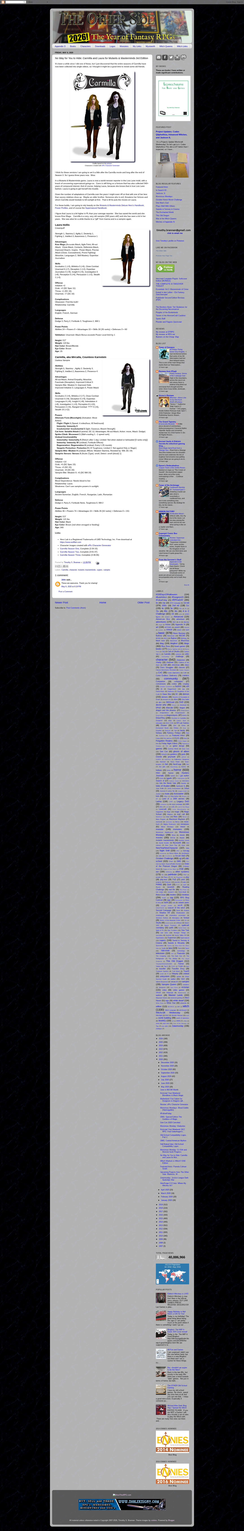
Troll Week (176, 971)
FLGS (177, 738)
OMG (179, 861)
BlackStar (185, 641)
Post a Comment (65, 592)
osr (157, 871)
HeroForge (177, 764)
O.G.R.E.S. (168, 856)
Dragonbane (185, 710)
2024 (161, 1046)
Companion (160, 682)
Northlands (185, 853)
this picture (108, 163)
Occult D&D (180, 856)
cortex (174, 684)
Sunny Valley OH (181, 935)
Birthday (184, 638)
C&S (163, 651)
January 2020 (167, 1200)
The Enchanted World (165, 212)
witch (186, 1006)
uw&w (173, 979)
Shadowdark (180, 913)
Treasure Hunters (162, 971)
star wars (164, 933)
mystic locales (164, 843)
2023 (161, 1049)
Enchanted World (162, 728)
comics (185, 675)
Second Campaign (163, 910)
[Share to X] (61, 566)
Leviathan (163, 804)
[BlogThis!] (59, 566)
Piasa (165, 877)
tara (170, 948)
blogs (186, 643)
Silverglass (175, 918)
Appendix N (180, 625)
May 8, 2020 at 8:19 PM (71, 587)
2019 (161, 1205)
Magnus (170, 814)
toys (187, 966)
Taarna (169, 945)
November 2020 (167, 1066)
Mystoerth (150, 46)
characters (181, 660)
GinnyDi (164, 754)
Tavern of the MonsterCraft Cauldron (171, 316)
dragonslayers (172, 715)
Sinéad (186, 918)
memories (169, 822)
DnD (181, 702)
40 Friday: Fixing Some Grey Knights (177, 351)
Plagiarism (179, 877)
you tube (165, 1026)
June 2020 (165, 1083)
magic (177, 812)
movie (182, 835)
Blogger (171, 1520)
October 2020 (167, 1069)
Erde (184, 728)
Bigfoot (174, 638)
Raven (158, 887)
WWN (178, 1021)
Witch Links (182, 46)
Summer (169, 935)
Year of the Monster (180, 1023)
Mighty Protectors (169, 824)
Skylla (158, 923)
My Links (137, 46)
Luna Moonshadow (179, 809)
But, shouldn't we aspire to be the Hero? (177, 1369)
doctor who (161, 705)
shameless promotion (177, 915)
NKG (177, 851)
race (184, 885)
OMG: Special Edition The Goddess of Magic (171, 1118)
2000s (164, 606)
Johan (186, 788)
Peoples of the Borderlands (167, 312)
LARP (171, 801)
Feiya (158, 738)
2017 (161, 1212)
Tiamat (181, 964)
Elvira (183, 725)
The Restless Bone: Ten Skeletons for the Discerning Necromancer (171, 308)
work (187, 1015)
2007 (161, 1246)
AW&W (169, 630)
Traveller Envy (178, 969)
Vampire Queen (169, 984)
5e (171, 608)
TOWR (180, 966)
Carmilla (65, 570)
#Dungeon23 (177, 597)
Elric (174, 725)
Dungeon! (159, 720)
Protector (167, 882)
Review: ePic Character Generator (174, 1104)
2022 (161, 1052)
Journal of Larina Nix (167, 791)
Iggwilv (169, 778)
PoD (174, 880)
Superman (172, 938)
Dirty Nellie (185, 699)
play (187, 877)
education (159, 723)
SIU (185, 920)
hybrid (173, 776)
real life (172, 890)
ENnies (176, 728)
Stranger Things (180, 933)
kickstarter (179, 793)
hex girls (162, 767)
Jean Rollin (160, 788)
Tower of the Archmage (169, 485)
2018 (161, 1208)
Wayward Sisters (162, 998)
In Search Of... (162, 190)
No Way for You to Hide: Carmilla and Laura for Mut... (173, 1156)
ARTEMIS (168, 627)
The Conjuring (161, 956)
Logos (112, 46)
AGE (174, 622)
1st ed (186, 603)
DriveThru (160, 718)
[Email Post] (96, 562)
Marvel (184, 817)
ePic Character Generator (111, 165)
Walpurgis (169, 992)
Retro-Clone (160, 895)
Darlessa (171, 691)
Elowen (164, 725)
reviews (185, 894)
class (187, 665)
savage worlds (166, 905)
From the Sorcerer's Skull (170, 560)
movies (159, 837)
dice (175, 699)
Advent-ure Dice (163, 619)
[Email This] (56, 566)
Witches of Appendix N (165, 222)
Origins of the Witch (169, 869)
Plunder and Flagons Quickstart (169, 322)
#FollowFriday (161, 600)
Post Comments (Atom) (76, 608)
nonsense (163, 853)
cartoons (178, 654)
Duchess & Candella (178, 718)
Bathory (159, 636)
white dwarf (178, 1000)
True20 (186, 971)
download (183, 705)
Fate (187, 733)
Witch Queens (166, 46)
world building (164, 1018)
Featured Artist (162, 187)
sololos (154, 1520)
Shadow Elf (164, 913)
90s (176, 611)
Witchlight (159, 1015)
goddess (173, 754)
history (183, 767)
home (168, 770)
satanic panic (183, 903)
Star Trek (185, 930)
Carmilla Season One (69, 548)
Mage (168, 812)
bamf (187, 630)
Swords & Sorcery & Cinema (167, 209)
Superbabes (160, 938)
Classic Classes (184, 670)
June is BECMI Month (169, 1090)
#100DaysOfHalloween (166, 594)
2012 (161, 1229)
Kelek (167, 794)
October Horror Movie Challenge (169, 200)
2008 (161, 1243)
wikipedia (183, 1003)
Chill (165, 665)
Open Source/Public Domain (171, 864)
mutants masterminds (87, 570)
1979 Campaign (175, 603)
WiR (178, 1006)
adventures (161, 622)
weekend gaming (176, 998)
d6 (161, 689)
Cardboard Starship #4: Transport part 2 (177, 488)
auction (160, 630)
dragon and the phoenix (166, 710)
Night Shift (164, 850)
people (158, 877)
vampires (186, 984)
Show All (186, 585)
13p (163, 603)
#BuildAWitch (161, 597)
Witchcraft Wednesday (168, 1012)
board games (180, 646)
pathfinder (172, 874)
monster (160, 829)
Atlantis (186, 627)
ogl (180, 859)
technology (181, 951)
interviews (185, 781)
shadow (186, 910)
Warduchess (182, 992)
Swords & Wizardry (176, 943)
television (160, 953)
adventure (180, 619)
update (179, 976)
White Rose (160, 1003)
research (171, 892)
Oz (163, 874)
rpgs (169, 900)
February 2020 (167, 1197)
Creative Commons (166, 686)
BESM (158, 638)
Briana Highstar (173, 649)
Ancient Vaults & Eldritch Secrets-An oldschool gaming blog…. (172, 443)
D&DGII (178, 686)
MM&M (182, 827)
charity (158, 662)
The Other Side (161, 251)
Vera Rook (174, 987)
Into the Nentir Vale (167, 783)
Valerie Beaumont (162, 982)
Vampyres (162, 987)
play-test (163, 880)
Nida (187, 848)
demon (186, 694)
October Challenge (164, 858)
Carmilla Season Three (70, 555)
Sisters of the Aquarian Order (170, 920)
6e (186, 608)
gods (183, 754)
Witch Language (170, 1010)
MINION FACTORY (167, 512)
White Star (171, 1003)
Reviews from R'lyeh (168, 371)
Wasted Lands (175, 995)
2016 (161, 1215)
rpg (171, 897)
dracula (169, 707)
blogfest (173, 643)
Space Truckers (170, 925)
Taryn (187, 948)
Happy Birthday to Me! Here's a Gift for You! (176, 1313)
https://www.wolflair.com (70, 542)
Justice (158, 794)
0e (157, 603)
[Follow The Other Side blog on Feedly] (165, 272)
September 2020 (168, 1073)
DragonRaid (160, 715)
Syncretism (160, 945)
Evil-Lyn (167, 730)
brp (181, 649)
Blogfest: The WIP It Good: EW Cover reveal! (177, 1331)
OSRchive (169, 872)
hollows (159, 770)
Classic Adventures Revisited (166, 670)
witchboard (183, 1010)
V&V (183, 979)
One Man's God (162, 203)
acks (180, 614)
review (173, 894)
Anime (168, 625)
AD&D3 (167, 617)
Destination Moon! (177, 514)
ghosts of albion (181, 751)
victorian (185, 987)
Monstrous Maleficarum (164, 832)
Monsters (124, 46)
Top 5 (166, 966)
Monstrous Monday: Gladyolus (172, 1126)
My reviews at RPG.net (165, 334)
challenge (179, 656)
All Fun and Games (175, 1350)
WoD (167, 1015)
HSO (158, 773)
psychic (177, 882)
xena (157, 1023)
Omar (171, 861)
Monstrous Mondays (164, 197)
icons (161, 778)
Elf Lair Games (183, 723)
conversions (161, 684)
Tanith (164, 948)
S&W (166, 903)
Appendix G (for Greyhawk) (176, 563)
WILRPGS (171, 1006)
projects (158, 882)
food (185, 738)
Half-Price (168, 759)
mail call (181, 814)
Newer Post (61, 602)
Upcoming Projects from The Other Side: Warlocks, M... (174, 1173)
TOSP (173, 966)
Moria (174, 835)
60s (180, 608)
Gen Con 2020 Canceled (170, 1123)
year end (166, 1023)
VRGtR (158, 992)
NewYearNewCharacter (167, 848)
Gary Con (185, 749)
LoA (167, 807)
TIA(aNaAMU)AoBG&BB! (164, 964)
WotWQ (162, 1020)
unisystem (165, 976)
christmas (176, 665)
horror (177, 769)
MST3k (172, 838)
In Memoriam (180, 778)
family (182, 731)
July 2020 (165, 1080)
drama (184, 715)
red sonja (159, 892)
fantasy (159, 733)
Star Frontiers (172, 930)
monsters (177, 829)
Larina (159, 801)
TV (168, 974)
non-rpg (186, 851)
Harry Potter (175, 762)
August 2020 (166, 1076)
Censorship (165, 656)
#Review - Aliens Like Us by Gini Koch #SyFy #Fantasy (178, 400)
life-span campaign (175, 804)
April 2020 (165, 1190)
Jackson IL (180, 786)
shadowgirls (160, 915)
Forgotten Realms (164, 741)
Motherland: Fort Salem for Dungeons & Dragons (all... (172, 1100)
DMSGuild (170, 702)
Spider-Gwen (182, 928)
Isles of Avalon (163, 786)
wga (167, 1001)
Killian (166, 796)
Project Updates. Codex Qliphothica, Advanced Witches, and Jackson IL (171, 135)
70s (157, 611)
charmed (169, 662)
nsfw (160, 856)
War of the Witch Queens (166, 219)
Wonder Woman (177, 1015)
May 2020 (165, 1087)
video (164, 990)
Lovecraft (162, 809)
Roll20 (164, 898)
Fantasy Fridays (174, 733)
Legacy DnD (183, 801)
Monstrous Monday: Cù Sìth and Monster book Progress (173, 1151)
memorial (159, 822)
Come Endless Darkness (166, 676)
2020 (161, 1059)
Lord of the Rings (183, 807)
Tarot (179, 948)
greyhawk (172, 757)
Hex (187, 764)
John (63, 580)
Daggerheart (172, 689)
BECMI (182, 636)
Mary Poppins (161, 819)
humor (170, 773)
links (161, 807)
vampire (107, 570)
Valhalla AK (174, 982)
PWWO (159, 885)
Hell (166, 764)
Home (102, 602)
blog (162, 643)
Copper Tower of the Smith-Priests (172, 468)
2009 (161, 1239)
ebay (170, 720)
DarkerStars (160, 691)
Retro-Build (182, 892)
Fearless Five (163, 735)
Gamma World (173, 749)
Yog (157, 1026)
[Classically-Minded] (167, 424)
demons (164, 697)
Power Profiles (61, 208)
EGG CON (169, 723)
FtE (167, 746)
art (157, 627)
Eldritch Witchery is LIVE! (178, 1294)
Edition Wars (181, 720)
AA (173, 614)
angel (160, 624)
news (183, 845)
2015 (161, 1218)
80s (165, 611)
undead (186, 974)
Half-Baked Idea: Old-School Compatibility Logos (172, 1145)
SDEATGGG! (160, 908)
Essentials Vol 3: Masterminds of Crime (172, 289)
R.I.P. (178, 885)
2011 (161, 1232)
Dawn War (167, 694)
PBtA (185, 874)
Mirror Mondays (167, 827)
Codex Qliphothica (173, 673)
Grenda (159, 757)
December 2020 (167, 1063)
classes (182, 668)
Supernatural (184, 938)
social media (169, 923)
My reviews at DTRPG (165, 332)
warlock (159, 995)
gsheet (184, 757)
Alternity (186, 622)
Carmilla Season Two (69, 552)
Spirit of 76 (160, 930)
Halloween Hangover (181, 759)
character (73, 570)
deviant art (166, 699)
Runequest (178, 900)
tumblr (162, 974)
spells (171, 928)
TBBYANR (165, 951)
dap (183, 689)
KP (157, 799)
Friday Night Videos (170, 744)
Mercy (177, 822)
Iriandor (183, 783)
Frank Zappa (182, 741)
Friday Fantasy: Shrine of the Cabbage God (178, 375)
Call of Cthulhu (174, 652)
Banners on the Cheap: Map (167, 337)
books (159, 649)
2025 (161, 1042)
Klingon (184, 796)
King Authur (175, 796)
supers (99, 570)
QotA (169, 885)
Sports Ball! (160, 319)
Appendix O (60, 46)
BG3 (165, 638)
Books (73, 46)
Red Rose (183, 889)
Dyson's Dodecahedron (169, 466)
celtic (187, 654)
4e (163, 608)
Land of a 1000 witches (173, 799)
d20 (187, 686)
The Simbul (173, 958)
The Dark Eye (176, 956)
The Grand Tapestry (167, 422)
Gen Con (164, 752)
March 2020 (166, 1193)
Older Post (144, 602)
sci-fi (180, 905)
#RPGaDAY (177, 600)
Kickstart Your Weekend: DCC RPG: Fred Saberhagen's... (172, 1131)
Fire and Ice (167, 738)
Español (158, 730)
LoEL (173, 807)
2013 (161, 1225)
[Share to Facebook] (64, 566)
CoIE (185, 673)
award (179, 630)
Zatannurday (178, 1026)
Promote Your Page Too (164, 256)
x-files (185, 1021)
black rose (160, 641)
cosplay (186, 684)
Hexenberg (173, 767)
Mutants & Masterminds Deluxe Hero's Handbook (122, 205)
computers (178, 682)
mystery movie (184, 840)
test (172, 953)
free (157, 743)
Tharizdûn (181, 953)
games (159, 748)
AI (179, 622)
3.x (187, 605)
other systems (182, 871)
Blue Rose (165, 646)
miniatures (185, 824)
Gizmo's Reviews (166, 396)
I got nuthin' (184, 776)
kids (157, 796)
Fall (175, 730)
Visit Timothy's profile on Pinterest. (170, 241)
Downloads (100, 46)
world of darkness (182, 1018)
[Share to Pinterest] (67, 566)
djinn (160, 702)
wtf (173, 1021)
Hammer (163, 762)
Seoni (178, 910)
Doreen (174, 705)
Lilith (187, 804)
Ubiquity (175, 974)
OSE (181, 869)
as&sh (177, 627)
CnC (160, 672)
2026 (161, 1039)
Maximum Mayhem (177, 819)
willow (158, 1006)
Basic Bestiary (179, 633)
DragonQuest (180, 713)
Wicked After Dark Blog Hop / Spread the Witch (177, 1407)
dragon (182, 708)
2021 (161, 1056)
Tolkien (158, 966)
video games (178, 990)
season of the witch (176, 908)
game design (178, 746)
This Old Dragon (162, 216)
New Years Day (171, 845)
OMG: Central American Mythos (173, 1141)
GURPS (158, 759)
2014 (161, 1222)
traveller (162, 969)
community (171, 678)
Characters (85, 46)
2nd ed (175, 605)
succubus (159, 935)
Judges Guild (182, 791)
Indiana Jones (174, 781)
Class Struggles (166, 668)
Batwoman (171, 636)
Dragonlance (164, 713)
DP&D (158, 708)
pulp (184, 882)
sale (173, 902)
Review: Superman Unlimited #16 (177, 539)
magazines (159, 812)
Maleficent (159, 817)
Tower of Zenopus (167, 347)
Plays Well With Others (165, 206)
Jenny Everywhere (174, 788)
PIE (172, 877)
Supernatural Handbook (96, 208)
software (179, 923)
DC (177, 694)
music (182, 838)
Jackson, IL (160, 193)
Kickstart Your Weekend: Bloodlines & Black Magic (171, 1094)
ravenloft (170, 887)
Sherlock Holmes (162, 918)
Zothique (159, 1028)
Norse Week (173, 853)
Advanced (178, 616)
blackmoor (173, 641)
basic (161, 632)
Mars (176, 817)
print (183, 880)
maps (167, 817)
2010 (161, 1236)
